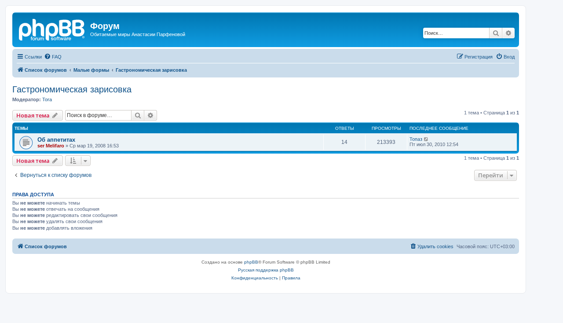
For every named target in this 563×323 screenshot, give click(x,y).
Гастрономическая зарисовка (72, 89)
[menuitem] (53, 56)
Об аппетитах (56, 139)
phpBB (251, 262)
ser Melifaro (50, 145)
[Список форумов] (52, 29)
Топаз (415, 139)
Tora (47, 99)
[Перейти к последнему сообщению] (426, 139)
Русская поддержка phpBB (266, 270)
